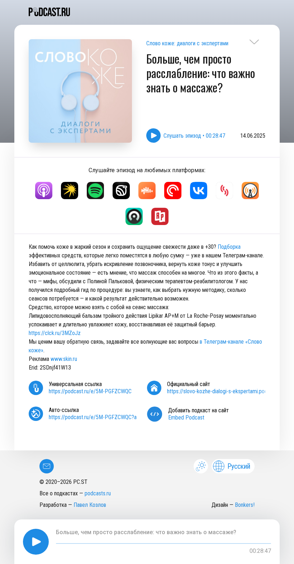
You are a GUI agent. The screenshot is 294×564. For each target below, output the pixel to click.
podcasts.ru (98, 493)
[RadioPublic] (160, 216)
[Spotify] (95, 190)
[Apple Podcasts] (43, 190)
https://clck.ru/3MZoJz (55, 333)
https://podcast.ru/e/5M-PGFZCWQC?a (93, 417)
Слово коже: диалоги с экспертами (187, 43)
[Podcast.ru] (147, 12)
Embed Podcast (186, 417)
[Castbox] (147, 190)
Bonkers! (245, 504)
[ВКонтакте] (198, 190)
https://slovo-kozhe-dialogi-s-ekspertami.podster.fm (225, 391)
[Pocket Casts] (172, 190)
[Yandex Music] (69, 190)
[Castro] (134, 216)
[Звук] (121, 190)
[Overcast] (250, 190)
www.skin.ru (64, 359)
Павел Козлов (90, 504)
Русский (238, 466)
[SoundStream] (224, 190)
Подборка (229, 246)
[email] (46, 466)
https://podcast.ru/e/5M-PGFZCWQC (90, 391)
